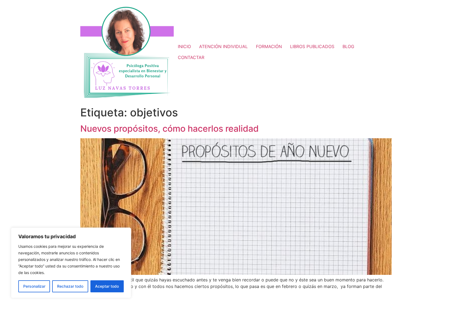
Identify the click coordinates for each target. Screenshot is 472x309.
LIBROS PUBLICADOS (312, 46)
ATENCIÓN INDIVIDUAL (223, 46)
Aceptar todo (107, 286)
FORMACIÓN (269, 46)
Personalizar (34, 286)
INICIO (184, 46)
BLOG (348, 46)
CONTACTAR (191, 57)
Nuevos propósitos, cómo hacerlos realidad (169, 128)
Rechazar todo (70, 286)
